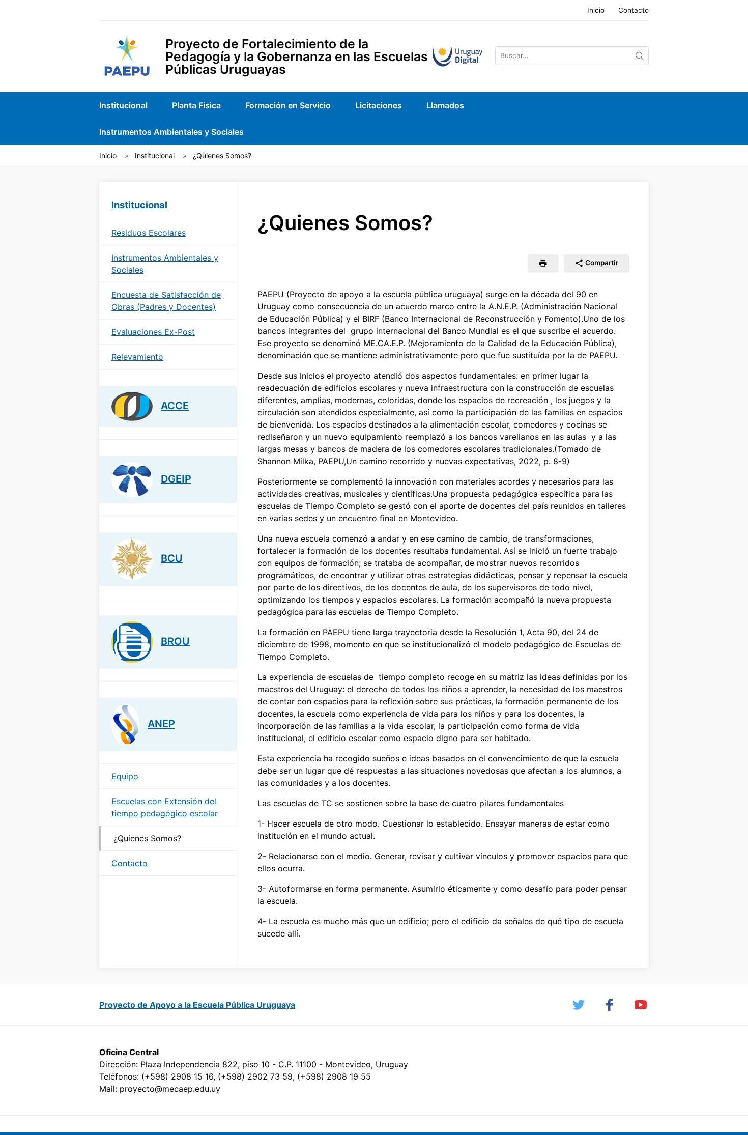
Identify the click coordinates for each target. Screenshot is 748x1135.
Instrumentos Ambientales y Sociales (171, 132)
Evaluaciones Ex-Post (153, 332)
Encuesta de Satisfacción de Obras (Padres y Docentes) (166, 301)
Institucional (123, 105)
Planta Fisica (196, 105)
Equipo (124, 776)
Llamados (445, 105)
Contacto (633, 10)
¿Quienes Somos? (222, 155)
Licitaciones (378, 105)
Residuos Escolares (148, 233)
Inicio (596, 10)
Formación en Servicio (288, 105)
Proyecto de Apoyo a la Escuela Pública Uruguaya (197, 1005)
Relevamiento (137, 357)
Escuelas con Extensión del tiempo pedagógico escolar (164, 807)
